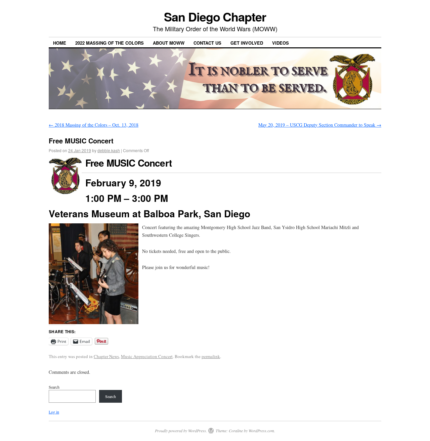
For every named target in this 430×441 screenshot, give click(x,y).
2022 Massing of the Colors (109, 43)
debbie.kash (108, 150)
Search (54, 387)
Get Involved (246, 43)
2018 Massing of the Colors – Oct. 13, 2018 (93, 125)
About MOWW (168, 43)
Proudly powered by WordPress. (181, 430)
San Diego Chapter (215, 16)
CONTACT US (207, 43)
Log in (54, 411)
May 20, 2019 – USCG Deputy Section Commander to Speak (319, 125)
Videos (280, 43)
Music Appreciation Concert (147, 356)
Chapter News (106, 356)
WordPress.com (261, 430)
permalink (211, 356)
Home (59, 43)
